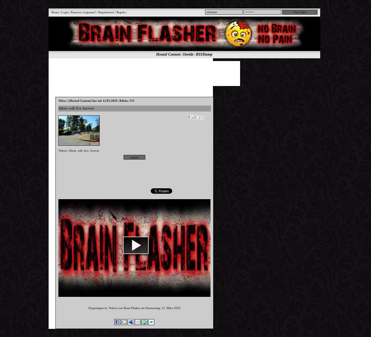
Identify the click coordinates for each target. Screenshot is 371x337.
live (86, 150)
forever (94, 150)
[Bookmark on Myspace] (131, 324)
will (80, 150)
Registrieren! (106, 12)
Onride (188, 54)
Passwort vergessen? (83, 12)
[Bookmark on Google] (124, 324)
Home (55, 12)
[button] (136, 245)
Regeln (121, 12)
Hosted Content (168, 54)
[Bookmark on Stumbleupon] (144, 324)
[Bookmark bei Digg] (138, 324)
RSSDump (204, 54)
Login (65, 12)
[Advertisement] (181, 73)
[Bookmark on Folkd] (151, 324)
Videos (62, 150)
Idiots (72, 150)
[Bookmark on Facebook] (117, 324)
